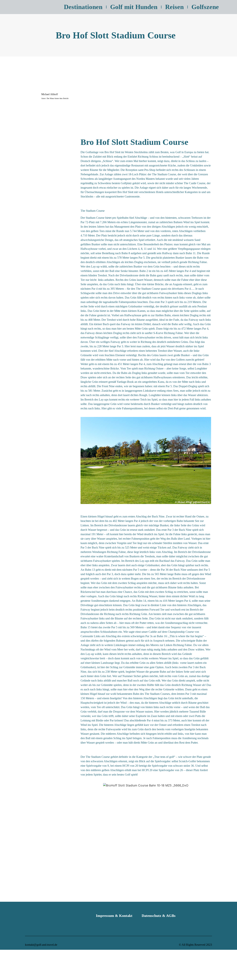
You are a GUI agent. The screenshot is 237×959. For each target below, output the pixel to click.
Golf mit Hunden (133, 7)
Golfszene (205, 7)
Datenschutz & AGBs (159, 915)
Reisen (174, 7)
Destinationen (83, 7)
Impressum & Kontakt (114, 915)
